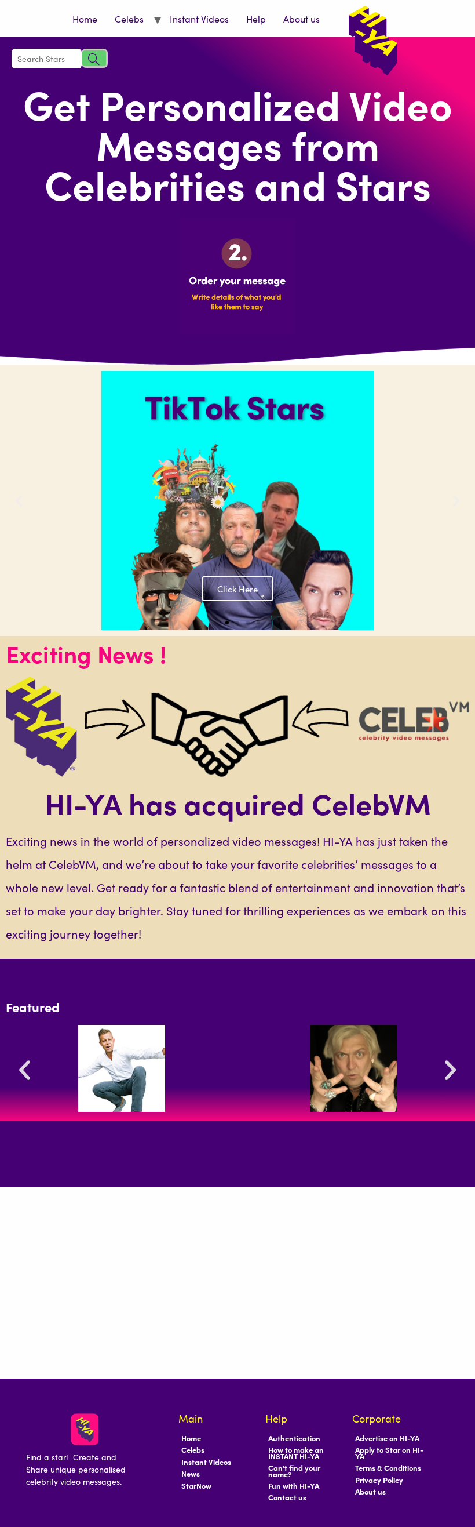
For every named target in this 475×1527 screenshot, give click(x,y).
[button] (20, 280)
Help (256, 18)
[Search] (95, 58)
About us (301, 18)
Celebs (129, 18)
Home (84, 18)
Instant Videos (199, 18)
